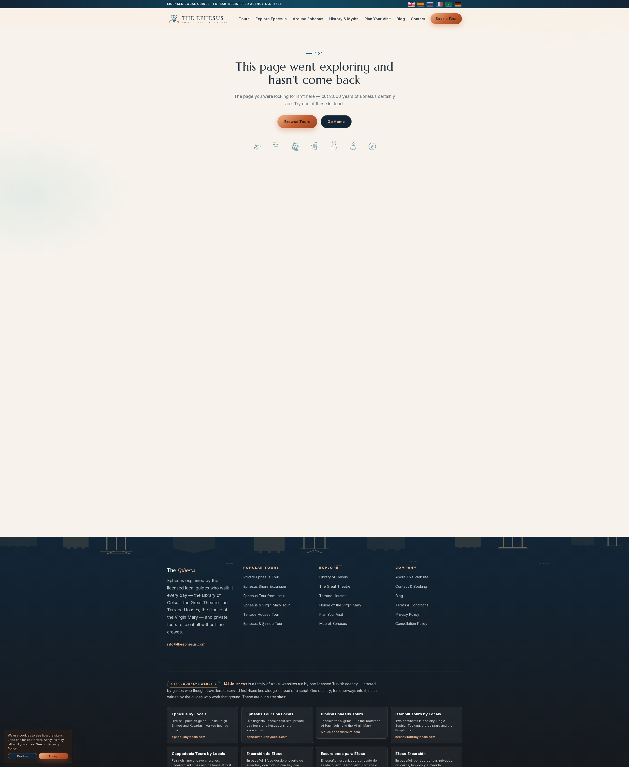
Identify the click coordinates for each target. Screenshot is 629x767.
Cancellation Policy (411, 623)
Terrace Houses (332, 595)
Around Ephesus (308, 18)
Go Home (336, 122)
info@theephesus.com (186, 644)
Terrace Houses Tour (261, 614)
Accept (53, 756)
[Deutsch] (458, 4)
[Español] (421, 4)
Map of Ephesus (333, 623)
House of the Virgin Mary (340, 605)
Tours (244, 18)
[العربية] (449, 4)
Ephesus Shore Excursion (264, 586)
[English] (411, 4)
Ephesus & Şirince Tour (262, 623)
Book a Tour (446, 19)
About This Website (412, 577)
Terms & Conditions (412, 605)
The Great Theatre (334, 586)
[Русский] (430, 4)
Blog (401, 18)
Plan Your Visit (377, 18)
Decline (22, 756)
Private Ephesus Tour (261, 577)
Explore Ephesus (271, 18)
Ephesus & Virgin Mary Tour (266, 605)
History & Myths (343, 18)
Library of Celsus (333, 577)
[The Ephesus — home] (197, 19)
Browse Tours (297, 122)
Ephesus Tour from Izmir (264, 595)
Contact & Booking (411, 586)
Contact (418, 18)
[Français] (439, 4)
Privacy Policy (407, 614)
